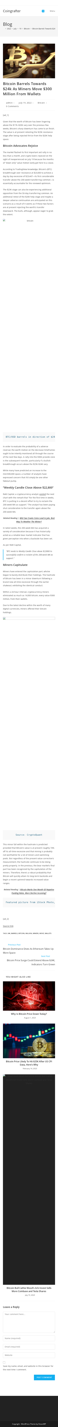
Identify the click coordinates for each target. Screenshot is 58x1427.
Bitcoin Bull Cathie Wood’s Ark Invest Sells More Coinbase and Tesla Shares (29, 1289)
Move (41, 933)
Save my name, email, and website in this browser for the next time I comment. (28, 1368)
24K (9, 933)
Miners (36, 933)
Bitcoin (41, 102)
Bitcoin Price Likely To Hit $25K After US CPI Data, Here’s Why (29, 1063)
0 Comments (12, 106)
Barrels (14, 933)
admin (9, 102)
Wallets (48, 933)
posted (42, 494)
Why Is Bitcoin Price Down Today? (29, 1013)
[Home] (3, 28)
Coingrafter (12, 11)
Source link (8, 926)
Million (28, 933)
